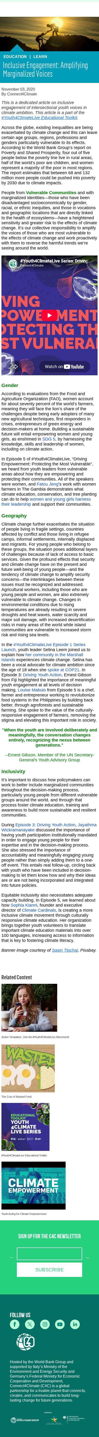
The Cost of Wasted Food (16, 1096)
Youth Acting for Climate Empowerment (23, 1213)
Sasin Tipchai (65, 950)
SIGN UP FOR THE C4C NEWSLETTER (49, 1237)
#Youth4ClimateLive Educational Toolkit (39, 117)
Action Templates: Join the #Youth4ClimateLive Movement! (35, 1037)
